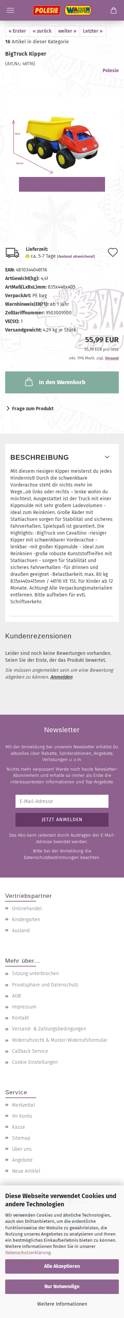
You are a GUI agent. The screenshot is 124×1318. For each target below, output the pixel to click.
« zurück (42, 31)
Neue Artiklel (26, 1171)
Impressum (24, 1007)
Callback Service (30, 1051)
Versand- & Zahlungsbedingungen (49, 1029)
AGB (16, 996)
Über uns (22, 1149)
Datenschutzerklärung (28, 1252)
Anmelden (61, 677)
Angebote (22, 1160)
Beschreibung (39, 457)
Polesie (111, 71)
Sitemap (21, 1138)
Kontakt (20, 1018)
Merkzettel (23, 1105)
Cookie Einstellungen (35, 1062)
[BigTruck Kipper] (62, 131)
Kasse (18, 1127)
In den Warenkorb (62, 382)
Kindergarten (26, 920)
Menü (10, 10)
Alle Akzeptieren (62, 1266)
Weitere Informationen (62, 1304)
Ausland (21, 931)
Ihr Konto (22, 1116)
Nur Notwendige (62, 1286)
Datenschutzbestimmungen (51, 857)
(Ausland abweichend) (76, 256)
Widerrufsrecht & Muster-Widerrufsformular (59, 1040)
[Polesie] (62, 10)
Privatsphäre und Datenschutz (45, 985)
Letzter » (93, 31)
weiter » (67, 31)
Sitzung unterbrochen (35, 973)
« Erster (17, 31)
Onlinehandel (27, 909)
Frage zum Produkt (32, 409)
